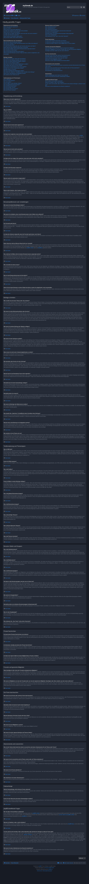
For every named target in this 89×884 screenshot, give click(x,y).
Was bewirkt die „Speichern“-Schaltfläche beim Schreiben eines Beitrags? (19, 72)
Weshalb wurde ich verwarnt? (10, 69)
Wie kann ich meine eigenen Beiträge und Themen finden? (57, 60)
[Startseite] (13, 8)
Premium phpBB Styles (49, 867)
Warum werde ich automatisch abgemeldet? (13, 36)
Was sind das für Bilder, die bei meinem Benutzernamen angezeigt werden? (19, 48)
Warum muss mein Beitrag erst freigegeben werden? (15, 73)
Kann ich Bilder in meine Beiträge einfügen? (13, 83)
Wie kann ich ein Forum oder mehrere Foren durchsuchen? (57, 55)
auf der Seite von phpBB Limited (66, 814)
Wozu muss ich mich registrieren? (11, 26)
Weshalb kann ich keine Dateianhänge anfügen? (14, 68)
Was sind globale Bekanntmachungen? (12, 84)
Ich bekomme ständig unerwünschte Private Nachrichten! (57, 42)
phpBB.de (40, 247)
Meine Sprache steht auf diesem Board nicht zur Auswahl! (16, 47)
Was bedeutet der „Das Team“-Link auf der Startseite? (56, 36)
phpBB (40, 866)
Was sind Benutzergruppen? (51, 29)
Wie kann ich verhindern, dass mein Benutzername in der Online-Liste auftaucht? (21, 43)
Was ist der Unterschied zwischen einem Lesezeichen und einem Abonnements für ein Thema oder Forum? (65, 66)
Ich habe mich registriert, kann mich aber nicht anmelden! (16, 30)
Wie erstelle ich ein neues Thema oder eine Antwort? (15, 58)
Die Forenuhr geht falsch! (9, 44)
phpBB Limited (30, 247)
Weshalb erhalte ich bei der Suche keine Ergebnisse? (56, 56)
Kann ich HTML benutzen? (9, 80)
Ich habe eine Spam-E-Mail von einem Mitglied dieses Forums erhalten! (60, 43)
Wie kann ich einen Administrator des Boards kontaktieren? (57, 86)
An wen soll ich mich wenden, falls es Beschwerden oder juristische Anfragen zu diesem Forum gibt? (65, 84)
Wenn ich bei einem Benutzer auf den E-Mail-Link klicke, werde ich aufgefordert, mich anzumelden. (21, 53)
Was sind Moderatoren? (50, 28)
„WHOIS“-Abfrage (28, 834)
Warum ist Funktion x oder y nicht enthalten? (54, 82)
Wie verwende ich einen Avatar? (10, 50)
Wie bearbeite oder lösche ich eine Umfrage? (13, 65)
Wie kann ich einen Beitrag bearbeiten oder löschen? (15, 60)
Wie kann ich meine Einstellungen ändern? (12, 42)
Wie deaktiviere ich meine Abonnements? (53, 70)
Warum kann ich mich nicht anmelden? (12, 32)
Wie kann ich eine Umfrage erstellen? (11, 62)
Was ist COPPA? (7, 28)
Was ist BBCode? (7, 79)
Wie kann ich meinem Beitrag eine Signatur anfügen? (15, 61)
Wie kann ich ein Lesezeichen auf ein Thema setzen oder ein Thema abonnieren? (62, 67)
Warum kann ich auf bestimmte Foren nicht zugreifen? (15, 66)
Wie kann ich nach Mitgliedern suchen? (53, 59)
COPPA (81, 135)
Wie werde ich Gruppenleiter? (51, 32)
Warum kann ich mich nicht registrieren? (12, 29)
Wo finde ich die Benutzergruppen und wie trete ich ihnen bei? (58, 30)
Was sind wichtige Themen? (9, 87)
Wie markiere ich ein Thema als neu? (11, 74)
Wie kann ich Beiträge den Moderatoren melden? (14, 70)
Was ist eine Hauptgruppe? (51, 34)
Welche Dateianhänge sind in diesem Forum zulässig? (56, 75)
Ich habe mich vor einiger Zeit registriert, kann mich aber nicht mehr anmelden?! (20, 33)
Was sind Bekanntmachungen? (10, 85)
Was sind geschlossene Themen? (11, 88)
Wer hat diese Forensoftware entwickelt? (53, 81)
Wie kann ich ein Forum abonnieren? (53, 69)
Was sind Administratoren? (50, 26)
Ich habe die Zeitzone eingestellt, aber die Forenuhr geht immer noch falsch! (20, 46)
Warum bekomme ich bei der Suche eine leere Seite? (56, 57)
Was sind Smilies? (7, 81)
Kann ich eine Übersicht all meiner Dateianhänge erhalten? (57, 76)
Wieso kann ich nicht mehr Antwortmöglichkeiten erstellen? (16, 64)
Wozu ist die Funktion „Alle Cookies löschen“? (13, 37)
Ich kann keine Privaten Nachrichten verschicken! (55, 40)
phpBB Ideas (71, 824)
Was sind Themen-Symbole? (10, 89)
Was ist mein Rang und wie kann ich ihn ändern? (14, 51)
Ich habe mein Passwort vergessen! (11, 34)
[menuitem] (13, 15)
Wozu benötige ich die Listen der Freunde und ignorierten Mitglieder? (59, 47)
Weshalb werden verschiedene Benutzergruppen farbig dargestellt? (59, 33)
